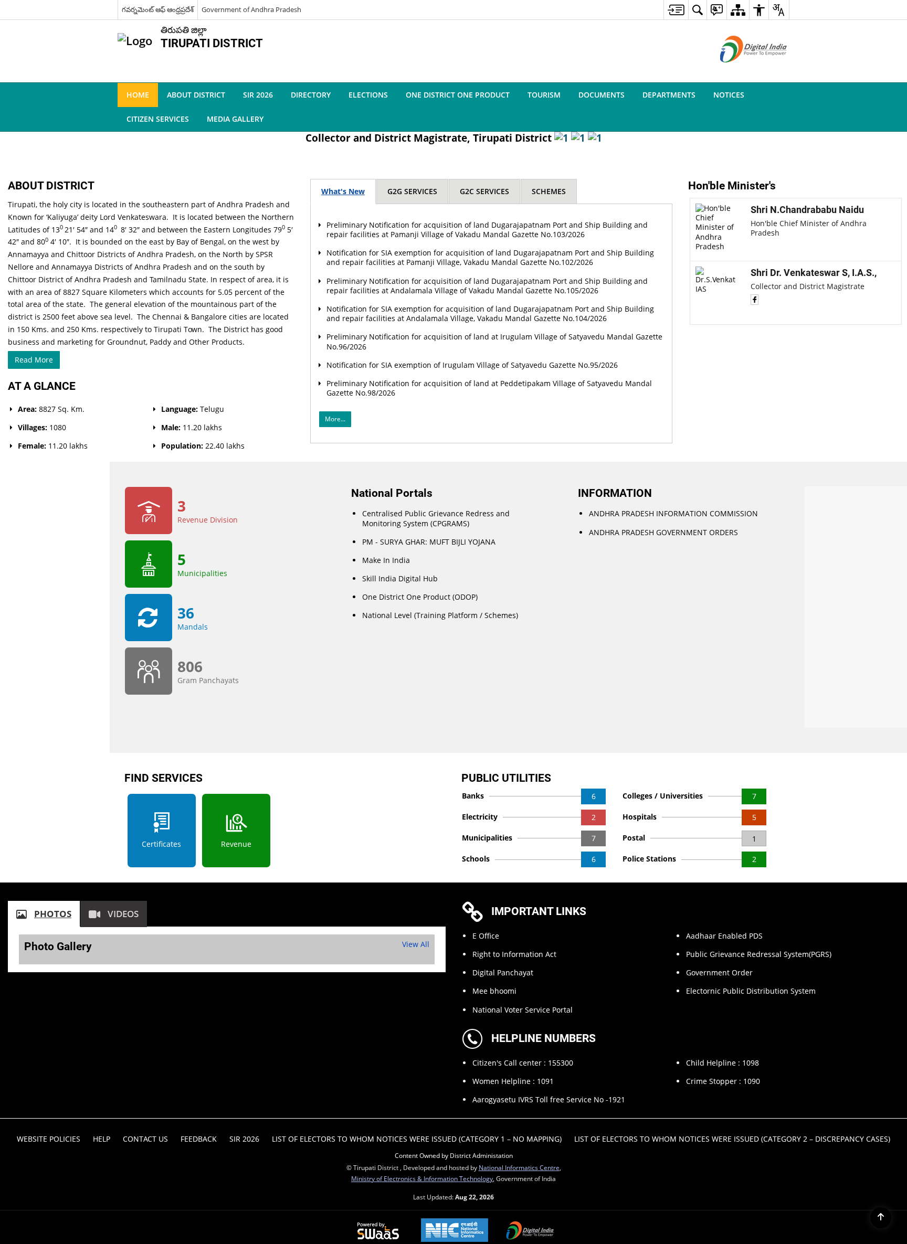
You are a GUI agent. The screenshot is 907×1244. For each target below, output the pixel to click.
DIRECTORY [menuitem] (311, 95)
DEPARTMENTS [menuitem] (668, 95)
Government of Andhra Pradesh (251, 9)
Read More (249, 648)
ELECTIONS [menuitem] (368, 95)
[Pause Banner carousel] (892, 122)
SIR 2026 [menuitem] (258, 95)
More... (374, 730)
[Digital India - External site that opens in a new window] (740, 71)
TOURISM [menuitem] (544, 95)
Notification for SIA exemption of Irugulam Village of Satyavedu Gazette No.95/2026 (475, 671)
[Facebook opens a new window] (696, 572)
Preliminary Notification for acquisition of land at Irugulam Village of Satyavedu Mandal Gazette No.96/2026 (480, 643)
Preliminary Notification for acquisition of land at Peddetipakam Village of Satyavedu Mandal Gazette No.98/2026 (477, 699)
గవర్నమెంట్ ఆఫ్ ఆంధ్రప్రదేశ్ (158, 9)
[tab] (382, 429)
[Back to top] (880, 1217)
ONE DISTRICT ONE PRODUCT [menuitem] (458, 95)
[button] (776, 95)
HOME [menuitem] (137, 95)
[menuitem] (675, 9)
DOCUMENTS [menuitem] (601, 95)
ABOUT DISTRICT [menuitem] (196, 95)
